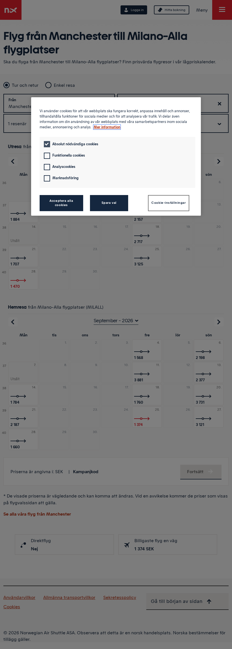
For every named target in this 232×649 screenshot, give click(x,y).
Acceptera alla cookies (61, 203)
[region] (116, 156)
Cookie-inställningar (168, 203)
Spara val (109, 203)
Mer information (107, 127)
